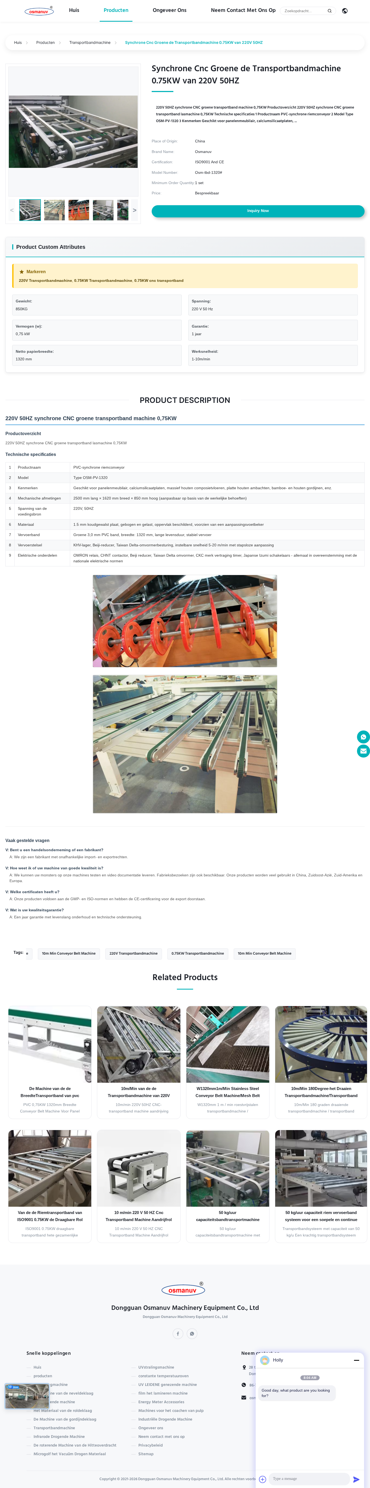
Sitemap (146, 1454)
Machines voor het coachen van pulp (171, 1411)
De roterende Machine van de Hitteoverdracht (75, 1446)
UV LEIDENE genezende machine (167, 1385)
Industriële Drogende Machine (165, 1420)
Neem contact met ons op (243, 10)
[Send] (356, 1479)
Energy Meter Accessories (161, 1402)
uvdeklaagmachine (51, 1385)
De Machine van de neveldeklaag (63, 1394)
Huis (74, 10)
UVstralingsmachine (156, 1368)
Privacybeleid (150, 1446)
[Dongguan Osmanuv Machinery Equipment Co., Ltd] (40, 11)
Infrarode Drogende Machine (59, 1437)
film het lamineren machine (163, 1394)
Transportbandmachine (90, 42)
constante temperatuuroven (163, 1376)
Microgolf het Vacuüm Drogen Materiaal (70, 1454)
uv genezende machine (54, 1402)
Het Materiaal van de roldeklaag (63, 1411)
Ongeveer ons (170, 10)
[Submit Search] (329, 11)
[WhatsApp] (192, 1333)
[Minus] (356, 1360)
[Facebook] (178, 1333)
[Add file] (263, 1479)
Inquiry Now (258, 211)
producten (116, 10)
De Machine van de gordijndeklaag (65, 1420)
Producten (45, 42)
